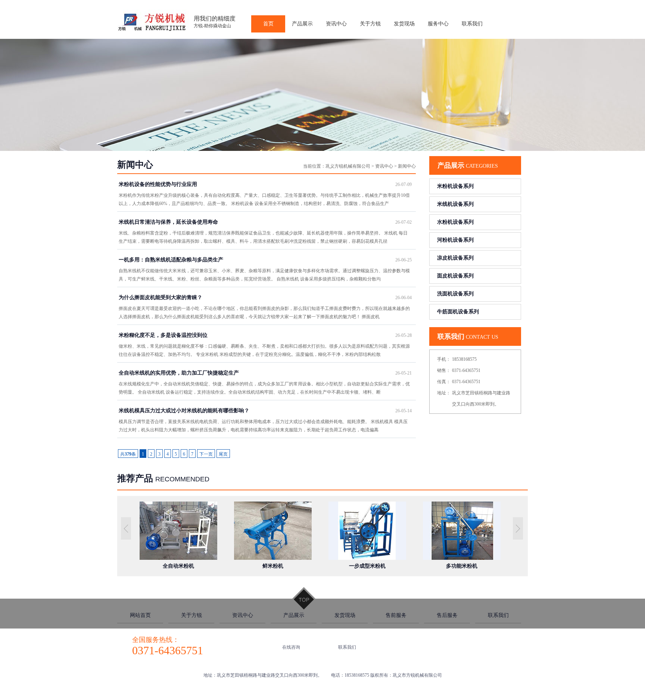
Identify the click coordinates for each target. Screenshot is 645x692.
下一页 (206, 454)
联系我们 (498, 615)
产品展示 (293, 615)
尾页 (223, 454)
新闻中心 (407, 166)
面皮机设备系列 (455, 276)
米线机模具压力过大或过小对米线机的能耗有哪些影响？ (265, 410)
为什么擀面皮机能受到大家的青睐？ (265, 297)
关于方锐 (191, 615)
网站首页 (140, 615)
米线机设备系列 (455, 204)
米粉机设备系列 (455, 186)
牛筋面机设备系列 (458, 311)
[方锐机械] (153, 30)
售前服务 (396, 615)
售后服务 (447, 615)
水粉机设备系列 (455, 222)
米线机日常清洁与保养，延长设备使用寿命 (265, 222)
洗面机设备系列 (455, 294)
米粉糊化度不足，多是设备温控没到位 (265, 335)
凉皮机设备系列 (455, 258)
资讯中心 (384, 166)
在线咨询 (291, 647)
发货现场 (344, 615)
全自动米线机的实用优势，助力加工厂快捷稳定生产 (265, 373)
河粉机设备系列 (455, 240)
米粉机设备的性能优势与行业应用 (265, 184)
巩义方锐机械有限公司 (347, 166)
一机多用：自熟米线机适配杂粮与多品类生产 (265, 260)
